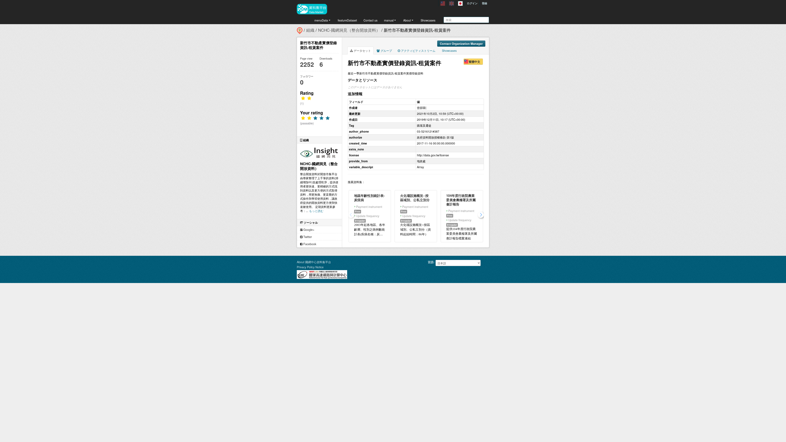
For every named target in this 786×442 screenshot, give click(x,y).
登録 (484, 3)
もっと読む (316, 211)
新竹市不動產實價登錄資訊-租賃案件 (417, 30)
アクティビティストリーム (417, 50)
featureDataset (347, 20)
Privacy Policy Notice (310, 267)
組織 (310, 30)
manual (389, 20)
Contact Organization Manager (461, 44)
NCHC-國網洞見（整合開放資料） (349, 30)
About (407, 20)
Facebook (309, 244)
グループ (386, 50)
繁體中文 (474, 62)
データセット (362, 50)
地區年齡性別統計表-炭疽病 (369, 197)
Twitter (307, 237)
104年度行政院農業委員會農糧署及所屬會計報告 (461, 199)
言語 (431, 262)
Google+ (308, 230)
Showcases (428, 20)
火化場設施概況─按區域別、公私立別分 (415, 197)
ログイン (472, 3)
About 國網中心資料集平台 (314, 262)
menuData (321, 20)
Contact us (370, 20)
